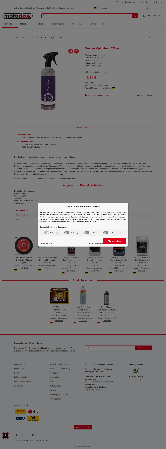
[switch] (46, 232)
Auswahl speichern (95, 243)
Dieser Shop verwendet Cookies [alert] (83, 206)
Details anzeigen (46, 243)
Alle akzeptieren (115, 241)
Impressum (62, 227)
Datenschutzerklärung (48, 227)
